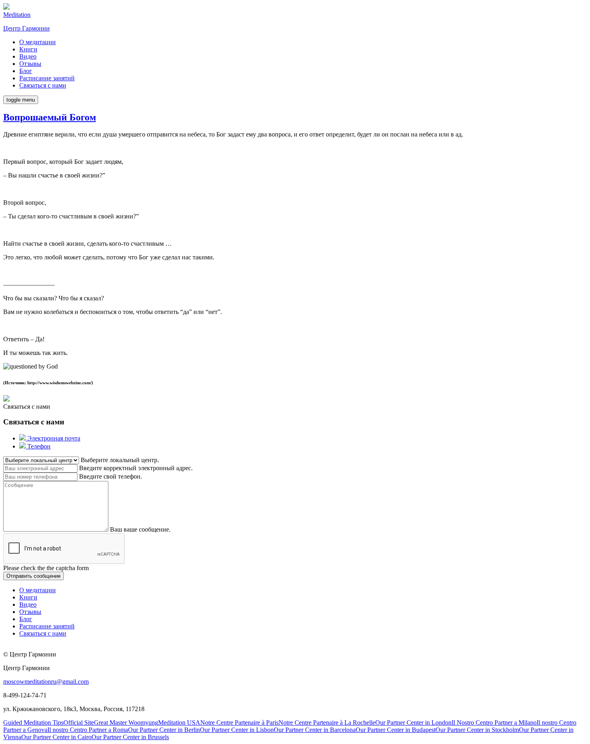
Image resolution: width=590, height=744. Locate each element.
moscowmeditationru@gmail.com (46, 681)
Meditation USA (179, 722)
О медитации (37, 42)
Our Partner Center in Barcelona (315, 729)
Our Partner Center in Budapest (395, 729)
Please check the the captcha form (46, 568)
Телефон (38, 446)
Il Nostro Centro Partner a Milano (494, 722)
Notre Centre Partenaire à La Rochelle (327, 722)
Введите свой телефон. (110, 476)
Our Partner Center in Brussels (130, 737)
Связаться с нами (42, 85)
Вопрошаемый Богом (49, 117)
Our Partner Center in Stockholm (477, 729)
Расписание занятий (47, 78)
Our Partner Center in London (413, 722)
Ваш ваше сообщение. (140, 529)
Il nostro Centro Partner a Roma (87, 729)
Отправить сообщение (33, 576)
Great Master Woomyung (126, 722)
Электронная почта (53, 438)
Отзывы (30, 63)
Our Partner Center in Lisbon (237, 729)
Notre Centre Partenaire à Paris (239, 722)
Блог (25, 70)
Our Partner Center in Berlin (164, 729)
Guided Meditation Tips (33, 722)
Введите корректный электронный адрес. (136, 468)
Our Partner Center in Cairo (56, 737)
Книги (28, 49)
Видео (28, 56)
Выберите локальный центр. (120, 460)
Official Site (78, 722)
